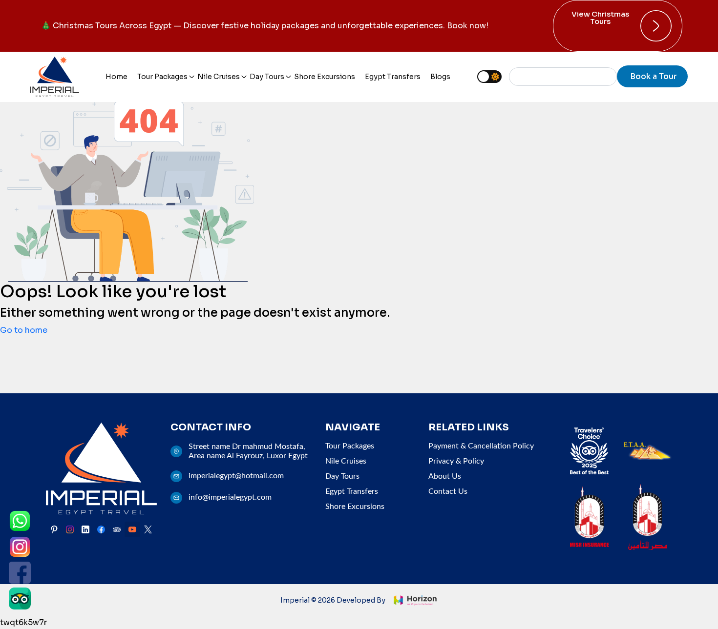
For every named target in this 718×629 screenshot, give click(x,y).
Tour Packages (162, 76)
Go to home (23, 330)
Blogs (440, 76)
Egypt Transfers (393, 76)
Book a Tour (653, 76)
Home (116, 76)
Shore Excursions (324, 76)
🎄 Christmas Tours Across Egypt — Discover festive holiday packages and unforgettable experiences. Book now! (264, 25)
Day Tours (267, 76)
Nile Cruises (218, 76)
